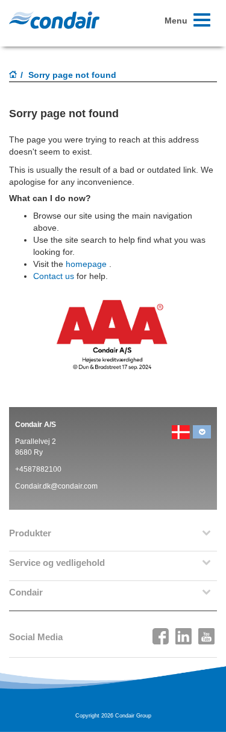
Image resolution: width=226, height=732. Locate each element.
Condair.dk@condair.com (56, 486)
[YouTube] (206, 633)
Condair (54, 20)
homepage (86, 264)
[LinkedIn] (183, 633)
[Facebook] (160, 633)
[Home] (13, 75)
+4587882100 (38, 469)
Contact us (53, 276)
